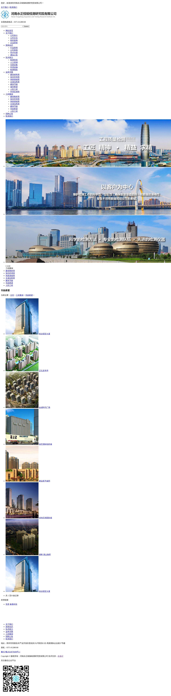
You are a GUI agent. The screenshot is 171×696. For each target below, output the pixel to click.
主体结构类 (15, 82)
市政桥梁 (14, 109)
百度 (7, 604)
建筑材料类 (15, 75)
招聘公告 (9, 114)
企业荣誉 (14, 43)
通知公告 (14, 55)
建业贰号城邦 (44, 481)
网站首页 (9, 31)
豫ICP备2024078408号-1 (10, 652)
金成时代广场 (44, 407)
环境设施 (14, 67)
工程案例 (9, 94)
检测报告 (14, 70)
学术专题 (14, 53)
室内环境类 (15, 77)
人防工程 (14, 89)
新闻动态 (9, 45)
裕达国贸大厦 (44, 334)
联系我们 (13, 7)
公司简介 (14, 35)
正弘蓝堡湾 (43, 371)
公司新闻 (14, 50)
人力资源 (14, 62)
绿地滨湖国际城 (45, 518)
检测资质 (14, 60)
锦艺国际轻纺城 (45, 444)
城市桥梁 (14, 87)
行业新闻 (14, 48)
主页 (12, 295)
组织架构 (14, 40)
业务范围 (9, 72)
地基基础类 (15, 79)
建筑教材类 (15, 97)
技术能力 (9, 57)
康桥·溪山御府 (45, 554)
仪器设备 (14, 65)
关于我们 (4, 7)
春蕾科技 (13, 604)
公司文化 (14, 38)
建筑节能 (14, 84)
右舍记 (60, 656)
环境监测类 (15, 92)
